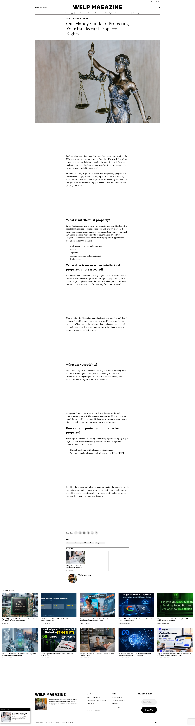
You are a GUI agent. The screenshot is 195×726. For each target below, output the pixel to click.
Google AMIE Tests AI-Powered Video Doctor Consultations (97, 654)
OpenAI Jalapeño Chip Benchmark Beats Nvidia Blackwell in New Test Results (19, 620)
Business (115, 703)
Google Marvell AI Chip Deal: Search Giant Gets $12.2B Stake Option (136, 620)
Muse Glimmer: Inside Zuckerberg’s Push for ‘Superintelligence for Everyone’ (135, 654)
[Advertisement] (97, 140)
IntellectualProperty (74, 543)
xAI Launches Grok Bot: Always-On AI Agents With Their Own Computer (19, 654)
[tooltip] (151, 2)
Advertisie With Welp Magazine (96, 700)
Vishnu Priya (7, 623)
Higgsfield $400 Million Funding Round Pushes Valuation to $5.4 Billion (175, 620)
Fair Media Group (68, 722)
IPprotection (88, 543)
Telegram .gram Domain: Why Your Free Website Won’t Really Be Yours (95, 620)
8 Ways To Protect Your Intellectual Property (74, 566)
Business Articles (72, 18)
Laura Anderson (86, 623)
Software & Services (118, 700)
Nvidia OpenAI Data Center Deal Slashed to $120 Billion (57, 654)
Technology (116, 707)
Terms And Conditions (93, 710)
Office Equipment (117, 697)
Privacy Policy (91, 707)
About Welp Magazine (94, 697)
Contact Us (90, 703)
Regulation (84, 18)
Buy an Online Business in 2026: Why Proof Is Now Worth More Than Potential (174, 654)
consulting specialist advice (78, 493)
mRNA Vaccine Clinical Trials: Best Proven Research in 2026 (57, 620)
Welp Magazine (85, 575)
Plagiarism (99, 543)
